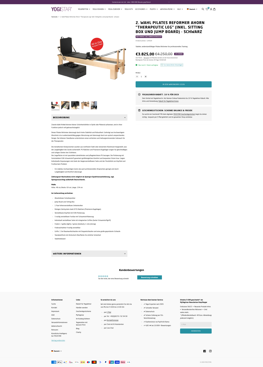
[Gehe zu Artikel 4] (85, 105)
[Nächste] (169, 2)
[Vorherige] (94, 2)
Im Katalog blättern (83, 319)
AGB (52, 315)
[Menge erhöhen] (145, 76)
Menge (138, 73)
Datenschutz (55, 319)
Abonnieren (196, 331)
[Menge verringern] (137, 76)
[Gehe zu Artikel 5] (94, 105)
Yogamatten (83, 9)
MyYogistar (80, 315)
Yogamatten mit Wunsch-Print (81, 323)
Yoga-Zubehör (114, 9)
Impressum (55, 311)
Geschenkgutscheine (83, 311)
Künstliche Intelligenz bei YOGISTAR (59, 334)
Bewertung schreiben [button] (149, 277)
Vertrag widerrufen (58, 340)
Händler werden (82, 308)
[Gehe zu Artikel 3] (75, 105)
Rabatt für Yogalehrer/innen (169, 101)
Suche (53, 304)
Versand (146, 58)
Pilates (153, 9)
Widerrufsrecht (56, 326)
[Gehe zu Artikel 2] (65, 105)
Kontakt (54, 308)
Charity (78, 332)
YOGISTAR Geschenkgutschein (184, 114)
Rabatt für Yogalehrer (83, 304)
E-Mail (109, 312)
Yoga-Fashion (98, 9)
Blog (77, 328)
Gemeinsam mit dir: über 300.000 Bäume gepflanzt (131, 2)
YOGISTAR (208, 362)
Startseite (54, 17)
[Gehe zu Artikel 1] (55, 105)
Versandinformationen (59, 322)
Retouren (54, 330)
